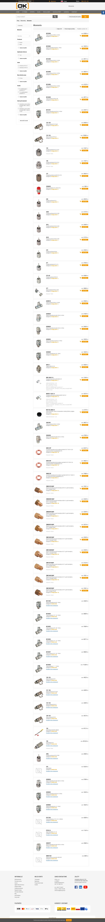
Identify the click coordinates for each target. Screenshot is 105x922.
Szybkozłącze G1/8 (49, 742)
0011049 (48, 601)
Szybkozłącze (48, 768)
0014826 (48, 639)
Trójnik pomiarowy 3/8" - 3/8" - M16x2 (53, 628)
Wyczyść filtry (24, 120)
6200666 (48, 805)
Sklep (18, 20)
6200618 (48, 301)
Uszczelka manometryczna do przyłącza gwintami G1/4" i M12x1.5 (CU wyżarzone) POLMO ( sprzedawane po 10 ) (59, 450)
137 (47, 173)
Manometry (23, 20)
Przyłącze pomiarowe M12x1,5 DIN (52, 755)
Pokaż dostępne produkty (70, 28)
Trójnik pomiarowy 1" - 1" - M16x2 (52, 666)
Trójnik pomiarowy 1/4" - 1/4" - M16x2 (53, 615)
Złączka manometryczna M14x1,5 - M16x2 (54, 340)
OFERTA (32, 12)
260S (47, 212)
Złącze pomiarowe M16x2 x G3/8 (52, 289)
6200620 (48, 314)
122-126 (48, 122)
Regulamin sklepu (18, 890)
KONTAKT (74, 12)
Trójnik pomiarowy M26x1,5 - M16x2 (53, 35)
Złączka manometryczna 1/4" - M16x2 (53, 806)
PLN (82, 1)
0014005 (48, 71)
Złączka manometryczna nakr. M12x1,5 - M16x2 (55, 436)
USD (87, 1)
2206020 (48, 186)
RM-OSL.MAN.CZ (50, 410)
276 (47, 766)
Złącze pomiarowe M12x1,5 (51, 137)
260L (47, 754)
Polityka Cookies (18, 886)
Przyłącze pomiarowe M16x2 (51, 251)
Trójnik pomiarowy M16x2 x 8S (52, 98)
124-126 (48, 703)
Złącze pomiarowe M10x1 (51, 717)
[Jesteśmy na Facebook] (103, 13)
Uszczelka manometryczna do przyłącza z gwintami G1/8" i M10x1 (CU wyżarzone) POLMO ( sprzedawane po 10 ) (59, 463)
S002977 (48, 843)
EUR (85, 1)
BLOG (38, 12)
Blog (15, 893)
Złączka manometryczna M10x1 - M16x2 (53, 47)
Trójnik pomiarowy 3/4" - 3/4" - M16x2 (53, 653)
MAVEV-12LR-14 (50, 393)
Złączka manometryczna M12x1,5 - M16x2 (54, 793)
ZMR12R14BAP (50, 563)
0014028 (48, 97)
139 (47, 728)
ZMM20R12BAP (50, 512)
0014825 (48, 626)
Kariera (16, 883)
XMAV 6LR (48, 856)
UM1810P (48, 461)
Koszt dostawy (17, 895)
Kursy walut (17, 897)
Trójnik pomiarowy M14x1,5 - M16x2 (53, 86)
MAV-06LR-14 (49, 377)
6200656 (48, 339)
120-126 (48, 677)
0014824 (48, 614)
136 (47, 161)
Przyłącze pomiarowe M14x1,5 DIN (52, 213)
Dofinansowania (18, 879)
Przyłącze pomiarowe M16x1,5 (52, 277)
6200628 (48, 326)
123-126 (48, 135)
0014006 (48, 84)
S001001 (48, 422)
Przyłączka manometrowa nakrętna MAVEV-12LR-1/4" (56, 395)
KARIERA (66, 12)
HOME (17, 12)
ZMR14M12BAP (50, 575)
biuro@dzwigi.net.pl (61, 890)
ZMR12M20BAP (50, 550)
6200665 (48, 352)
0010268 (48, 33)
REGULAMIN (46, 12)
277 (47, 288)
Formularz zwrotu (18, 881)
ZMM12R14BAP (50, 486)
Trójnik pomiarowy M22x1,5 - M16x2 (53, 302)
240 (47, 199)
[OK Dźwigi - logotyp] (22, 9)
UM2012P (48, 473)
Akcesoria (29, 20)
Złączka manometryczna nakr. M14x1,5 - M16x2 (55, 328)
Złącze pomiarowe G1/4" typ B (52, 124)
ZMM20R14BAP (50, 524)
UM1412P (48, 448)
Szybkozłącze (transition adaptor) (52, 730)
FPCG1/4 (48, 830)
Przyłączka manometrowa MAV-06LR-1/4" (54, 379)
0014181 (48, 110)
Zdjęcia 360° (59, 28)
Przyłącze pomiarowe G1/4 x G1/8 (52, 149)
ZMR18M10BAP (50, 588)
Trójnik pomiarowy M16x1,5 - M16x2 (53, 60)
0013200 (48, 59)
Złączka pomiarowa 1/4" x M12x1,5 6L (53, 188)
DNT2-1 (48, 365)
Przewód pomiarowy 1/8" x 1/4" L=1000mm (54, 819)
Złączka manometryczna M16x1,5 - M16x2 (54, 111)
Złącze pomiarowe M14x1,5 (51, 704)
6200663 (48, 792)
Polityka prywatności (19, 888)
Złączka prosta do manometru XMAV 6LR (54, 857)
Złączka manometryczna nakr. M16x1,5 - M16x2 (55, 844)
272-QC (48, 275)
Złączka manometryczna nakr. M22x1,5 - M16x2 (55, 781)
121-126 (48, 690)
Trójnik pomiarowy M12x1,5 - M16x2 (53, 73)
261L (47, 224)
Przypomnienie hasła (39, 883)
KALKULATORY (57, 12)
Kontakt (36, 884)
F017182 (48, 817)
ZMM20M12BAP (50, 499)
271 (47, 263)
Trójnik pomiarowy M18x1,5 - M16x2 (53, 424)
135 (47, 148)
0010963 (48, 46)
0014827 (48, 652)
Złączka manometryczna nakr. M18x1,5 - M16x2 (55, 315)
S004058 (48, 435)
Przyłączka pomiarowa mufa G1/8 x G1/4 (54, 175)
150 (47, 741)
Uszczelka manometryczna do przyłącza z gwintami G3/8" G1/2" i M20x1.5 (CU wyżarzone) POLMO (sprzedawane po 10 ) (60, 475)
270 (47, 250)
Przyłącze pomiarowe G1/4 (51, 200)
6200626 (48, 779)
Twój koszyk (37, 879)
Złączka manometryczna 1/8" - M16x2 (53, 353)
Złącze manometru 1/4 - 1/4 (51, 832)
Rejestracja (37, 881)
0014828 (48, 664)
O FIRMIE (24, 12)
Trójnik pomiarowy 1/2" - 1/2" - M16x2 (53, 640)
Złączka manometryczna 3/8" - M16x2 (53, 602)
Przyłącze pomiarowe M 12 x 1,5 (52, 264)
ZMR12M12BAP (50, 537)
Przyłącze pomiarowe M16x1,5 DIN (52, 238)
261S (47, 237)
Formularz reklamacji (19, 892)
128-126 (48, 715)
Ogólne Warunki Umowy (19, 884)
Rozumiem (69, 920)
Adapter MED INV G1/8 (50, 366)
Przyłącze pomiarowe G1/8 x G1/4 (52, 162)
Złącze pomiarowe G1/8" (50, 679)
